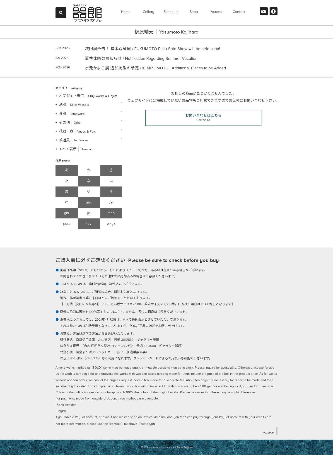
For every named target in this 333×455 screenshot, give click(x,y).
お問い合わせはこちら (203, 118)
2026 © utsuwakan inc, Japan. (156, 447)
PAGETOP (268, 432)
